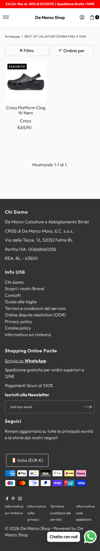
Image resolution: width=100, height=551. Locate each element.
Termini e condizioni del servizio (35, 308)
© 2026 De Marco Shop (27, 528)
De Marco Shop (50, 17)
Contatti (13, 295)
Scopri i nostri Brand (24, 288)
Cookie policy (18, 327)
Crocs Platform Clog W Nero (25, 110)
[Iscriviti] (88, 406)
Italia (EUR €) (30, 460)
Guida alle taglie (21, 301)
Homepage (12, 36)
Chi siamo (14, 282)
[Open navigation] (6, 17)
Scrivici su (25, 360)
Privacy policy (18, 321)
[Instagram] (20, 499)
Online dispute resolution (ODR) (35, 314)
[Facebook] (7, 499)
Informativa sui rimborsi (28, 334)
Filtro (29, 50)
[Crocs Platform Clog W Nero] (25, 82)
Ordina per (74, 50)
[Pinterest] (13, 499)
